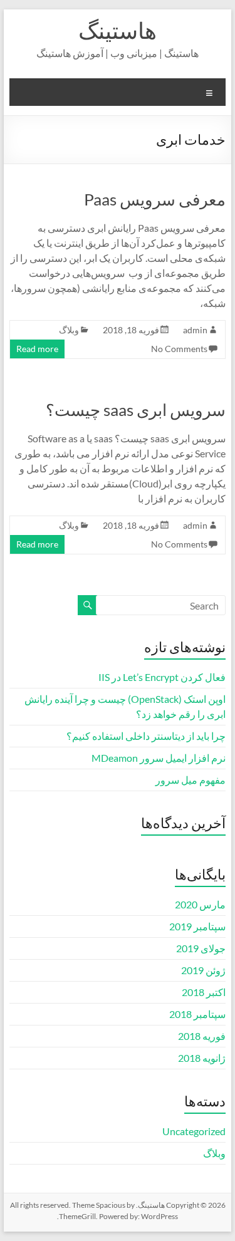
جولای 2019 (201, 948)
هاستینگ (117, 30)
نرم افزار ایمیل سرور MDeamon (158, 758)
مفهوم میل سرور (190, 780)
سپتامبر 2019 (197, 926)
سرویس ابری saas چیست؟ (136, 410)
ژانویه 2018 (202, 1058)
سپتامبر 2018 (197, 1014)
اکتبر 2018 (204, 992)
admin (195, 330)
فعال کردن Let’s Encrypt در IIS (162, 677)
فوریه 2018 (202, 1036)
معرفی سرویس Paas (155, 199)
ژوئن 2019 (203, 970)
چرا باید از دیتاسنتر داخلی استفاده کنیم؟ (146, 736)
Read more (37, 348)
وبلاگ (69, 330)
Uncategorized (194, 1131)
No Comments (179, 348)
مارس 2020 (200, 904)
